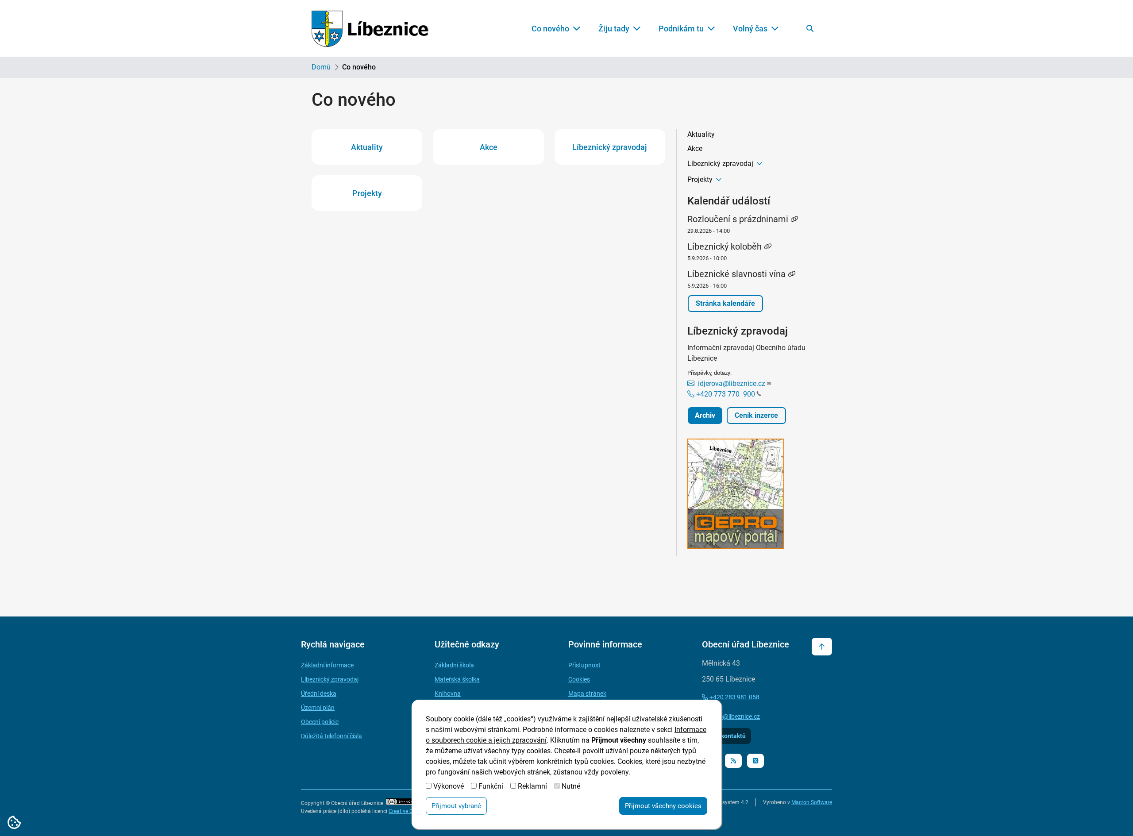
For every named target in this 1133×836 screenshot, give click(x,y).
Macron (811, 802)
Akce (488, 147)
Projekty (367, 193)
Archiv (705, 415)
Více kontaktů (726, 736)
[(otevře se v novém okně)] (754, 495)
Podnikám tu (681, 28)
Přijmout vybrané (456, 806)
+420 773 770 (724, 394)
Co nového (550, 28)
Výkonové (448, 786)
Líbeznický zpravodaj (609, 147)
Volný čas (750, 28)
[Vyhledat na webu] (810, 28)
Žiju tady (613, 28)
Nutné (571, 786)
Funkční (490, 786)
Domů (321, 67)
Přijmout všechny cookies (663, 806)
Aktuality (367, 147)
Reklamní (532, 786)
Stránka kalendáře (725, 303)
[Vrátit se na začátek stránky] (822, 646)
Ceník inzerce (756, 415)
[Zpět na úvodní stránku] (370, 28)
